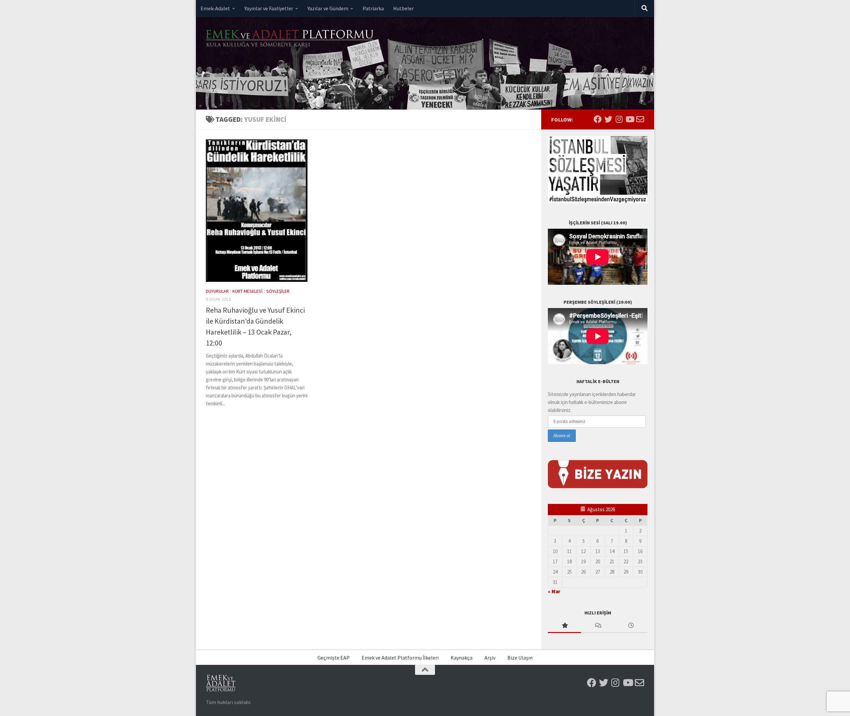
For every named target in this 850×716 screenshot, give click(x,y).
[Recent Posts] (630, 626)
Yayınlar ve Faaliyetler (268, 8)
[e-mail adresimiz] (640, 119)
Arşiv (489, 657)
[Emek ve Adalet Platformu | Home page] (290, 39)
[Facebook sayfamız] (598, 119)
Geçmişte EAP (333, 657)
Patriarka (373, 8)
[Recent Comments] (597, 626)
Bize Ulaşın (520, 657)
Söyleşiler (278, 291)
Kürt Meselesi (247, 291)
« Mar (554, 591)
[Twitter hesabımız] (608, 119)
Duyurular (217, 291)
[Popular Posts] (564, 626)
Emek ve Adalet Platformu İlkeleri (400, 657)
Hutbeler (403, 8)
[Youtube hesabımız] (630, 119)
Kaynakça (461, 657)
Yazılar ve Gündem (327, 8)
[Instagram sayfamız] (619, 119)
